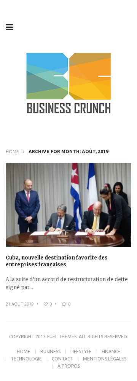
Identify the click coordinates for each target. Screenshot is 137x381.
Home (12, 151)
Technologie (26, 358)
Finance (111, 351)
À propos (68, 365)
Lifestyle (81, 351)
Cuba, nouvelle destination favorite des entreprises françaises (57, 261)
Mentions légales (104, 358)
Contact (62, 358)
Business (50, 351)
